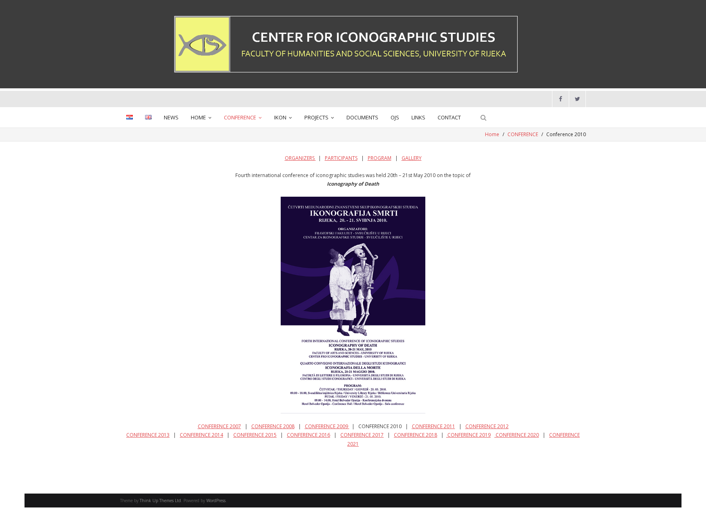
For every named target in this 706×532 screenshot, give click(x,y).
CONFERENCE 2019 (468, 434)
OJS (395, 117)
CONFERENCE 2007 (219, 426)
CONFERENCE (240, 117)
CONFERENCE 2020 (516, 434)
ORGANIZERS (300, 158)
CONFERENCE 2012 (487, 426)
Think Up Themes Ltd (160, 500)
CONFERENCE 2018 (415, 434)
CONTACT (449, 117)
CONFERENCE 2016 (308, 434)
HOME (198, 117)
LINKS (418, 117)
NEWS (171, 117)
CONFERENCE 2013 (148, 434)
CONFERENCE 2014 (201, 434)
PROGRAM (379, 158)
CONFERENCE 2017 (362, 434)
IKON (280, 117)
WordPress (216, 500)
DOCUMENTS (362, 117)
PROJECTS (316, 117)
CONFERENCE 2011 (433, 426)
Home (492, 134)
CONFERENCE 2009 (327, 426)
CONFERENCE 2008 (273, 426)
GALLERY (412, 158)
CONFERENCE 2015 (255, 434)
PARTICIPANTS (341, 158)
